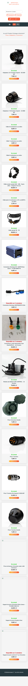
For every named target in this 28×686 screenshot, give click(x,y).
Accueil (5, 33)
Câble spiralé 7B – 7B (14, 230)
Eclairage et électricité (18, 33)
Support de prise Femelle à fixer (14, 620)
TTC (18, 24)
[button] (9, 24)
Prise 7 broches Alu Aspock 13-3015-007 (14, 493)
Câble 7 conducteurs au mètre (14, 141)
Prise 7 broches (14, 456)
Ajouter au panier (14, 78)
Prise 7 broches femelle (14, 530)
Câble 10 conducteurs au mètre (14, 126)
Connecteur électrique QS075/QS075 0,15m (14, 305)
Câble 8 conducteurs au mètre (14, 155)
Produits (10, 33)
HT (14, 24)
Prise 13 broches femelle (14, 420)
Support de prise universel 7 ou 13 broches (14, 655)
